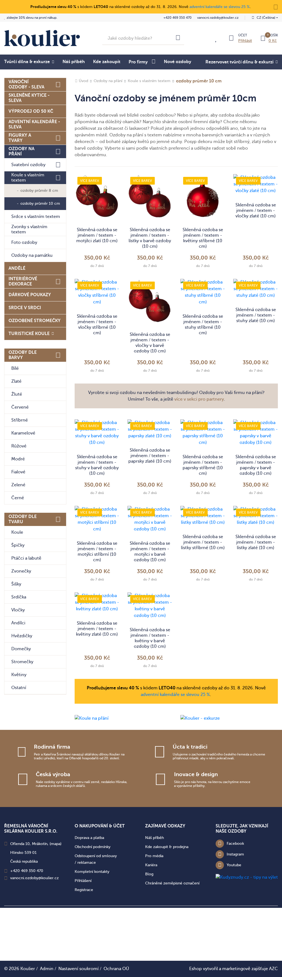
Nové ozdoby (177, 61)
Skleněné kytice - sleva (29, 98)
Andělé (17, 268)
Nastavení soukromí (78, 968)
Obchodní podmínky (92, 847)
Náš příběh (74, 61)
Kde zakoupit (106, 61)
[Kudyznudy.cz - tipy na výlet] (247, 877)
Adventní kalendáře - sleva (34, 124)
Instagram (235, 854)
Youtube (234, 865)
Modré (18, 459)
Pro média (154, 856)
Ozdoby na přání (21, 151)
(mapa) (55, 844)
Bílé (15, 368)
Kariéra (151, 865)
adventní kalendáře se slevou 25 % (219, 7)
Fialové (18, 471)
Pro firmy (138, 62)
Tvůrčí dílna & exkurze (27, 61)
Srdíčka (18, 597)
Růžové (18, 446)
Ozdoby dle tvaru (23, 519)
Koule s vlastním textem (27, 177)
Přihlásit (245, 41)
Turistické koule (29, 333)
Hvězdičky (21, 635)
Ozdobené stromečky (35, 320)
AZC (273, 968)
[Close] (276, 6)
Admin (46, 968)
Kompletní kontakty (92, 872)
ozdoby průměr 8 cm (39, 190)
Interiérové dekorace (23, 281)
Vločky (18, 610)
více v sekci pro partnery (199, 399)
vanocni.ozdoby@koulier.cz (217, 18)
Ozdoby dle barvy (23, 355)
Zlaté (16, 381)
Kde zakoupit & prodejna (166, 847)
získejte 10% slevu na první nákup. (32, 18)
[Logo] (42, 38)
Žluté (16, 394)
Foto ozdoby (24, 242)
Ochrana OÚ (116, 968)
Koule (17, 532)
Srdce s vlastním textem (35, 216)
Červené (20, 407)
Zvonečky (21, 571)
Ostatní (18, 687)
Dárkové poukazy (30, 294)
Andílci (18, 622)
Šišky (16, 584)
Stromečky (22, 661)
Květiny (18, 674)
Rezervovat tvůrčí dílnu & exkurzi (239, 62)
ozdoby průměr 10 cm (40, 203)
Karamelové (23, 433)
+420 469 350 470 (177, 18)
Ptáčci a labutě (26, 558)
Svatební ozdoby (28, 164)
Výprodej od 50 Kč (31, 111)
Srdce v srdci (25, 307)
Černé (17, 497)
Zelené (18, 484)
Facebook (235, 843)
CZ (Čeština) (266, 18)
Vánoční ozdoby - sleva (26, 84)
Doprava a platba (89, 838)
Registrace (84, 890)
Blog (149, 874)
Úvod (83, 81)
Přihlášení (83, 881)
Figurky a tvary (20, 138)
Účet (242, 35)
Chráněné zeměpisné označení (172, 883)
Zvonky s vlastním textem (29, 229)
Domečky (21, 648)
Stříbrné (19, 420)
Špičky (18, 545)
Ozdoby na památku (32, 255)
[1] (178, 38)
